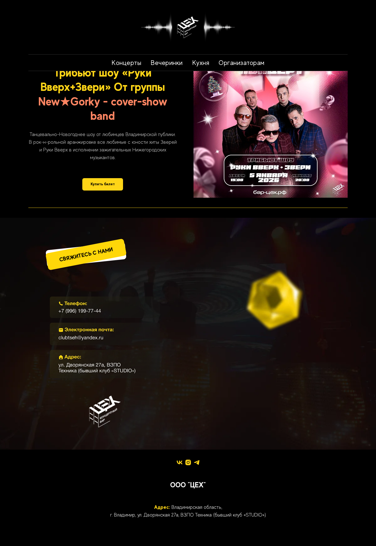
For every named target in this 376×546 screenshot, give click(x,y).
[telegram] (196, 462)
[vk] (179, 462)
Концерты (126, 62)
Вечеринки (167, 62)
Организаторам (242, 62)
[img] (105, 307)
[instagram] (188, 462)
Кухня (200, 62)
